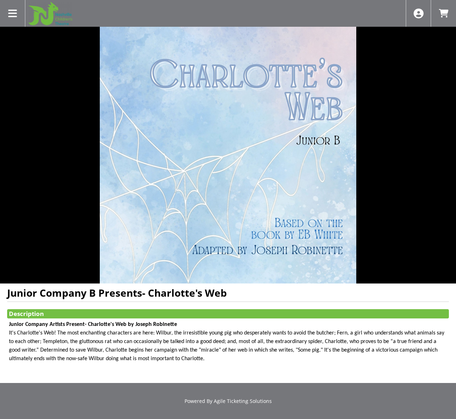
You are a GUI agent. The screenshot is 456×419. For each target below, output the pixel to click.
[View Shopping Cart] (443, 13)
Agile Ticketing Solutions (243, 401)
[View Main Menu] (12, 13)
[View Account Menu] (418, 13)
